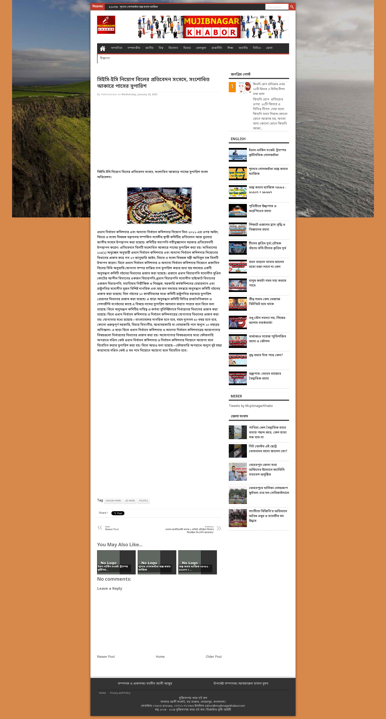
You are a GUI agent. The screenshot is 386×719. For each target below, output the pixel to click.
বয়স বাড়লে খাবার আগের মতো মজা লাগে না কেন (266, 264)
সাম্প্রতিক (116, 48)
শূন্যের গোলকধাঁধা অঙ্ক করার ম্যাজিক (268, 171)
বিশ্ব (161, 48)
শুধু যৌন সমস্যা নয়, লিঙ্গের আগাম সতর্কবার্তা (267, 320)
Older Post (214, 657)
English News (113, 501)
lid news (130, 501)
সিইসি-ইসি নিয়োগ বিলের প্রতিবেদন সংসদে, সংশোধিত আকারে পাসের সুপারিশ (153, 83)
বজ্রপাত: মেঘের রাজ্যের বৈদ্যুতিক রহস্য (265, 376)
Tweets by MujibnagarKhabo (251, 406)
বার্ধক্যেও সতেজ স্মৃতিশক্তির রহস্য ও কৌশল (267, 339)
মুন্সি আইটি (224, 710)
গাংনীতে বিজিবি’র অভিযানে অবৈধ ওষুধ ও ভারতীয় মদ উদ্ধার (268, 516)
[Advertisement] (16, 64)
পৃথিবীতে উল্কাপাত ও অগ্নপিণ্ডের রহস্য (262, 208)
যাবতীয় (243, 48)
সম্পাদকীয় (133, 48)
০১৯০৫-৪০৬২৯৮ (162, 706)
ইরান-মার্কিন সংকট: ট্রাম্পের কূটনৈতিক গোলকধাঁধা (267, 152)
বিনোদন (173, 48)
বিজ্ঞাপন (105, 58)
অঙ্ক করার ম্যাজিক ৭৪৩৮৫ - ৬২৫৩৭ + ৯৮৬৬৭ (267, 190)
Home (102, 48)
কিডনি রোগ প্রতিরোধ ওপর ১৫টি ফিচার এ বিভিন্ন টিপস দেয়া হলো (269, 89)
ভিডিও (257, 48)
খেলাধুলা (201, 48)
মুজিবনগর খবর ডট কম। (190, 710)
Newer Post (106, 657)
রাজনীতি (216, 48)
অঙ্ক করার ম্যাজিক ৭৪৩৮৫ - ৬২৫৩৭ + (139, 7)
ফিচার (187, 48)
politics (143, 501)
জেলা (269, 48)
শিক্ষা (230, 48)
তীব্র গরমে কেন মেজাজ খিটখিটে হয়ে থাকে (264, 301)
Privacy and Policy (120, 693)
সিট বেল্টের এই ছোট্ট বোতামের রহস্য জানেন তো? (268, 449)
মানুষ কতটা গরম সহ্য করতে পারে (267, 283)
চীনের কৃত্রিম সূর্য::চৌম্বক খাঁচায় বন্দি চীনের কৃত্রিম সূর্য (267, 246)
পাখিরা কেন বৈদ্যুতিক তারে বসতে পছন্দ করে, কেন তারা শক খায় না (267, 433)
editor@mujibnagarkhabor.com (225, 706)
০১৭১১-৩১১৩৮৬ (184, 706)
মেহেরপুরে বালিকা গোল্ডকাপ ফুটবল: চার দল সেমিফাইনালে (269, 490)
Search (292, 7)
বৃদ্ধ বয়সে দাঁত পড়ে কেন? (266, 355)
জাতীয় (149, 48)
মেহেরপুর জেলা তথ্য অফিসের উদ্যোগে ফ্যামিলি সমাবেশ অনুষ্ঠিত (266, 470)
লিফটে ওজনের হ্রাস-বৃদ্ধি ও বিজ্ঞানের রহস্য (267, 227)
